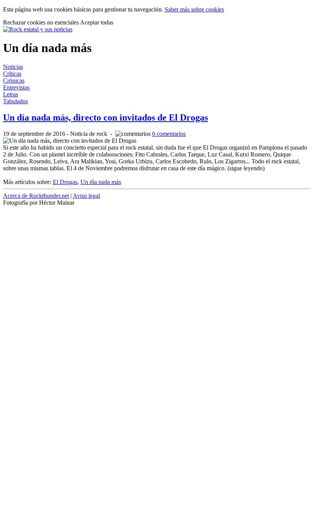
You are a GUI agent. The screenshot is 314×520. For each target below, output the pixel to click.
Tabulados (15, 101)
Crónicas (14, 80)
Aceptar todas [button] (96, 22)
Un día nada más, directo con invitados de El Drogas (105, 117)
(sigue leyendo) (246, 168)
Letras (10, 94)
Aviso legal (86, 195)
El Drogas (65, 182)
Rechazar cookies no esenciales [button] (41, 22)
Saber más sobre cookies (194, 9)
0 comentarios (169, 133)
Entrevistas (16, 87)
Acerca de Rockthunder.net (36, 195)
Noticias (13, 67)
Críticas (12, 73)
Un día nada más (100, 182)
